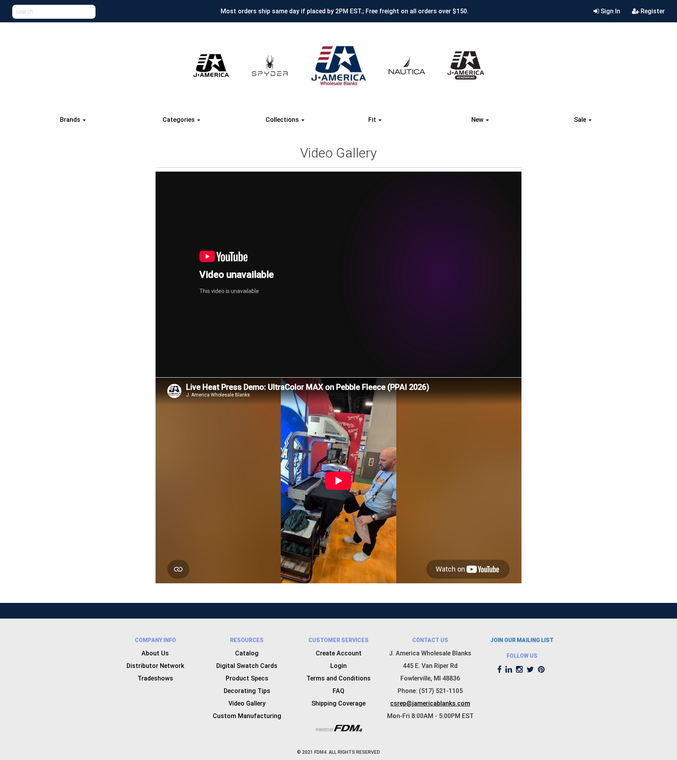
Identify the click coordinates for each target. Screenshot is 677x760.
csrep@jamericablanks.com (430, 703)
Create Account (339, 653)
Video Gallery (247, 703)
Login (338, 666)
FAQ (338, 691)
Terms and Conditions (338, 678)
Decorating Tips (247, 691)
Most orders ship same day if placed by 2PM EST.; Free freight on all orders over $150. (345, 11)
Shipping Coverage (338, 703)
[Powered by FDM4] (338, 727)
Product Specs (247, 678)
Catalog (247, 653)
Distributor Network (155, 666)
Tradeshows (155, 678)
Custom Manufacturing (247, 716)
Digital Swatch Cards (246, 666)
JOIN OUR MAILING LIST (522, 640)
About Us (155, 653)
